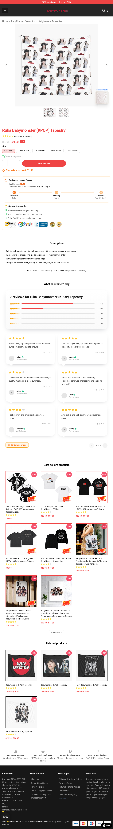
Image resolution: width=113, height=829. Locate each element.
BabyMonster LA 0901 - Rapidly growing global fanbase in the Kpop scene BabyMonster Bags (91, 561)
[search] (103, 10)
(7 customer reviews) (23, 136)
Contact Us (63, 791)
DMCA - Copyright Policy (41, 791)
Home (5, 21)
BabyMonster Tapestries (50, 21)
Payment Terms (65, 783)
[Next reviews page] (105, 445)
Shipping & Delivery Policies (70, 779)
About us (35, 779)
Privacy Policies (37, 787)
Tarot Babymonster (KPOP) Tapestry (91, 685)
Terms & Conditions (39, 783)
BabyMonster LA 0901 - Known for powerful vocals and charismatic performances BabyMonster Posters (56, 613)
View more (56, 632)
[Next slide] (106, 65)
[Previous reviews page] (91, 445)
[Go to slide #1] (49, 112)
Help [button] (108, 826)
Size (4, 146)
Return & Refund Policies (69, 787)
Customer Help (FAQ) (68, 794)
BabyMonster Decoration (23, 21)
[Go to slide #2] (63, 112)
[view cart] (108, 10)
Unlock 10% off (5, 816)
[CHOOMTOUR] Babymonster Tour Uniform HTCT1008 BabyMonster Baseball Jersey (20, 509)
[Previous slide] (6, 65)
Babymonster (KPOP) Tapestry (19, 685)
